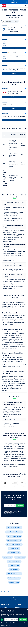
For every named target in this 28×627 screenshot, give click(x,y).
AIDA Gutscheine (7, 557)
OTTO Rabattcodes (14, 548)
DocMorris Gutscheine (14, 578)
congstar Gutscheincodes (14, 540)
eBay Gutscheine (14, 569)
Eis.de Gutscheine (20, 557)
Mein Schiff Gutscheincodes (14, 544)
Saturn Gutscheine (14, 582)
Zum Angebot (14, 35)
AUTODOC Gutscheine (14, 553)
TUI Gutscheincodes (14, 565)
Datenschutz (18, 604)
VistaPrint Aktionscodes (14, 561)
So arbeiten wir (5, 604)
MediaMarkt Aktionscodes (14, 536)
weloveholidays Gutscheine (14, 527)
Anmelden (20, 505)
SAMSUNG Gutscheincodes (14, 574)
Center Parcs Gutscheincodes (14, 532)
